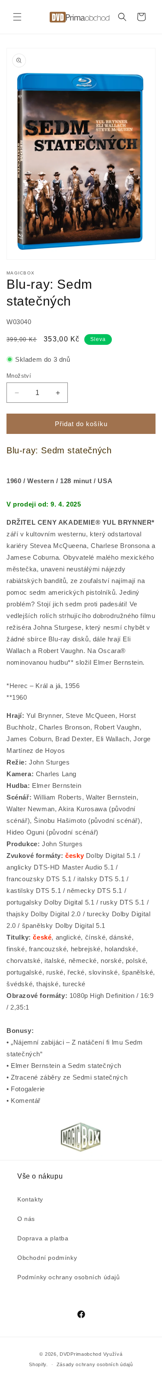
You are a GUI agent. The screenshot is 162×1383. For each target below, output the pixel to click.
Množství (18, 376)
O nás (26, 1218)
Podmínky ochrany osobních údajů (68, 1277)
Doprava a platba (43, 1238)
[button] (17, 16)
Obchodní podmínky (47, 1257)
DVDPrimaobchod (81, 1354)
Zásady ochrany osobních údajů (95, 1364)
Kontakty (30, 1199)
